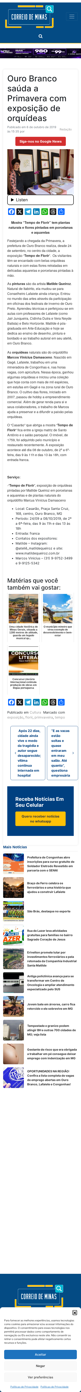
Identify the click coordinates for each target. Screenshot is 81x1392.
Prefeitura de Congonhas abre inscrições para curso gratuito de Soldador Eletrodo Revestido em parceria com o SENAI (50, 864)
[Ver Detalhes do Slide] (40, 53)
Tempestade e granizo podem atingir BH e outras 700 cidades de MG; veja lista (51, 1030)
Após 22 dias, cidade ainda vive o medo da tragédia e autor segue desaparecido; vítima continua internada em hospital (29, 753)
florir (29, 717)
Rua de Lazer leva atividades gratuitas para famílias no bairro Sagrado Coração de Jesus (50, 935)
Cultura (35, 712)
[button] (75, 1312)
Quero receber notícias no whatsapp (40, 818)
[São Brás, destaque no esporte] (13, 911)
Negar (40, 1366)
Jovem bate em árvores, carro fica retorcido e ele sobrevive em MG (51, 1006)
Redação (66, 129)
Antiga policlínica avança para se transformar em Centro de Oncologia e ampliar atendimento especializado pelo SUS (50, 982)
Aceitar (40, 1354)
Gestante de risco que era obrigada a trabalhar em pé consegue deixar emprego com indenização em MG (52, 1054)
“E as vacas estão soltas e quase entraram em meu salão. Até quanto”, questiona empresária (61, 753)
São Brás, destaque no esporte (48, 911)
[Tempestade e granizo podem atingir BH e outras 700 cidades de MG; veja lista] (13, 1030)
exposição (15, 717)
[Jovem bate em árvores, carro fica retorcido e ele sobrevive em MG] (13, 1006)
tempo (60, 717)
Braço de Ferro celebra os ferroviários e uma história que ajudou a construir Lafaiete (49, 887)
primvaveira (43, 717)
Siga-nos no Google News (41, 141)
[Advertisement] (40, 1131)
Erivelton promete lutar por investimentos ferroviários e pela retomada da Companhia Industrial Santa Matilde (52, 959)
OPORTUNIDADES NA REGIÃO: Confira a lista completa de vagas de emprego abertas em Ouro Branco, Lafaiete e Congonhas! (50, 1077)
